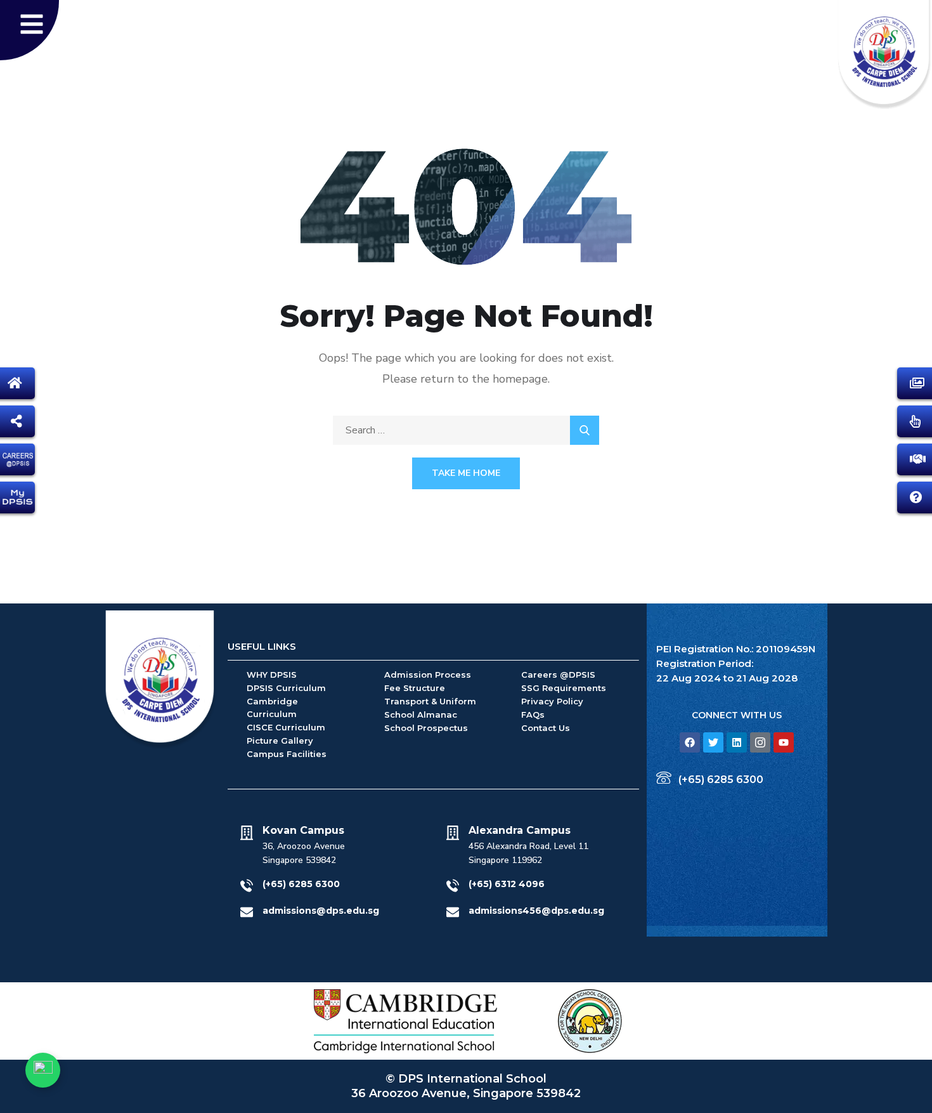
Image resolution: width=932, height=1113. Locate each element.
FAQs (533, 714)
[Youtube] (783, 742)
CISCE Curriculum (286, 727)
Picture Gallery (280, 740)
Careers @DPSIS (558, 674)
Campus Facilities (287, 754)
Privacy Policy (552, 701)
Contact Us (545, 728)
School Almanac (420, 714)
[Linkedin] (737, 742)
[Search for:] (466, 430)
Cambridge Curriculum (272, 707)
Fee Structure (414, 688)
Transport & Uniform (430, 701)
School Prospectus (426, 728)
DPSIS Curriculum (286, 688)
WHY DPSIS (272, 674)
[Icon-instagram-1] (760, 742)
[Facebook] (690, 742)
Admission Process (427, 674)
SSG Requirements (563, 688)
